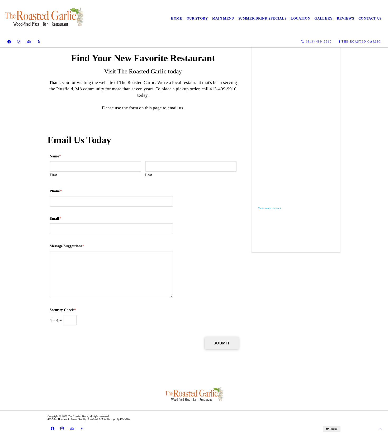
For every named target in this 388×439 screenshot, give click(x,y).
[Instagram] (18, 42)
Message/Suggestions (67, 246)
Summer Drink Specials (262, 18)
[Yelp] (39, 42)
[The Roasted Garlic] (44, 18)
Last (148, 175)
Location (300, 18)
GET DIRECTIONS (269, 209)
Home (176, 18)
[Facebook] (9, 42)
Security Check (63, 310)
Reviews (345, 18)
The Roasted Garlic (361, 41)
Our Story (197, 18)
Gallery (323, 18)
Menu (334, 428)
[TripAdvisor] (28, 42)
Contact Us (370, 18)
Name (55, 156)
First (53, 175)
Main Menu (223, 18)
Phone (56, 191)
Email (55, 219)
